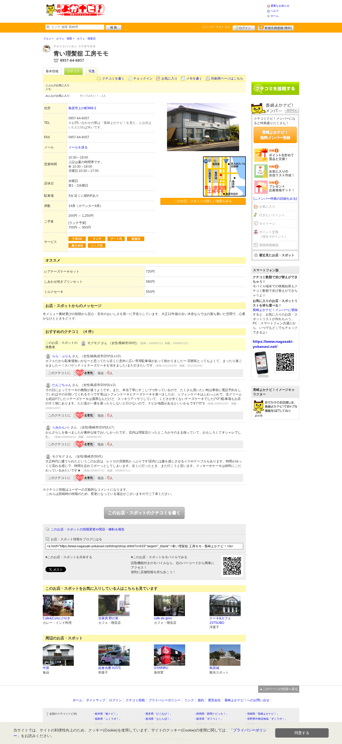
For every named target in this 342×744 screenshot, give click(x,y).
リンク (189, 700)
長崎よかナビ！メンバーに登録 (275, 310)
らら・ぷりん (61, 356)
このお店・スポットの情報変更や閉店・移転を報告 (88, 529)
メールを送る (78, 147)
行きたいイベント (272, 215)
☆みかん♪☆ (61, 427)
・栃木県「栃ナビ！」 (105, 713)
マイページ (267, 224)
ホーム (275, 15)
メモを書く (194, 78)
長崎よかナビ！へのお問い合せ (246, 700)
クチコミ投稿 (135, 700)
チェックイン (143, 78)
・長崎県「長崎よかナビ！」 (261, 713)
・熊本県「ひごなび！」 (157, 713)
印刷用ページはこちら (227, 78)
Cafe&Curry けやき (56, 618)
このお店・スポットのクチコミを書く (144, 512)
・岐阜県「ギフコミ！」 (208, 718)
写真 (91, 71)
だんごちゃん (61, 385)
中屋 (46, 668)
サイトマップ (95, 700)
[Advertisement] (185, 11)
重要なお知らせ (280, 5)
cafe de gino (163, 618)
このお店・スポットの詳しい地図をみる (203, 201)
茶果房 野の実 (108, 618)
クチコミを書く (113, 78)
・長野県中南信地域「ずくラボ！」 (265, 718)
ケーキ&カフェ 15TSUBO (220, 620)
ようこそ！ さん (216, 26)
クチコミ (73, 71)
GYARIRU (161, 668)
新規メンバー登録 (276, 27)
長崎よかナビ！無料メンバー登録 (275, 135)
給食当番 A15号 (109, 668)
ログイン (243, 27)
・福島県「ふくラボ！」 (107, 718)
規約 (201, 700)
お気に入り (169, 78)
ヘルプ (275, 10)
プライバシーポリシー (165, 700)
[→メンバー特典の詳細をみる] (275, 198)
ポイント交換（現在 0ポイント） (273, 234)
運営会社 (214, 700)
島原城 (214, 668)
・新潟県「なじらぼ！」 (157, 718)
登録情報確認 (268, 245)
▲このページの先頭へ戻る (278, 689)
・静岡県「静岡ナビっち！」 (211, 713)
